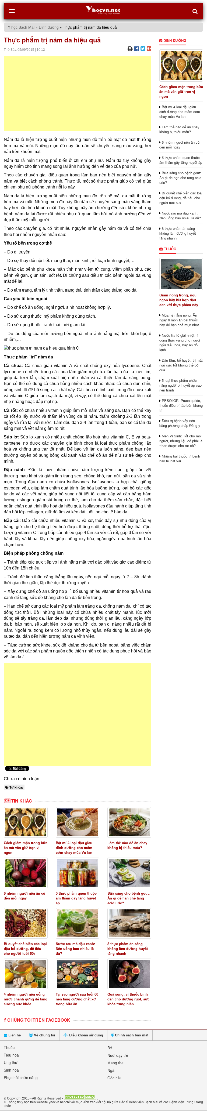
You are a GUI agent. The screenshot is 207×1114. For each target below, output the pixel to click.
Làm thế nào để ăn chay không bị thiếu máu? (127, 845)
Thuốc (169, 248)
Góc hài (114, 1077)
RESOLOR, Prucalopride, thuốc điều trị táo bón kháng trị (181, 405)
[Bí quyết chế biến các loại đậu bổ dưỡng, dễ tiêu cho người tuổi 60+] (26, 923)
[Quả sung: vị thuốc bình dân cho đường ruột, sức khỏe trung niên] (129, 974)
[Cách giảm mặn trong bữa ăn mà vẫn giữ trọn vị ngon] (26, 822)
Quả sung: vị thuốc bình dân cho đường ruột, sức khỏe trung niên (128, 999)
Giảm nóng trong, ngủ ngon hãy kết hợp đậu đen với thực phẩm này (178, 299)
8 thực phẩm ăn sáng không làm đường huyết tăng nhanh (127, 948)
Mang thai (115, 1062)
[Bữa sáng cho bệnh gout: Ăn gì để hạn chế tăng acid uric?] (129, 873)
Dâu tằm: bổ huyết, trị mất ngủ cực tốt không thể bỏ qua (181, 365)
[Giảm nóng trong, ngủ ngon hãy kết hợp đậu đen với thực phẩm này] (181, 274)
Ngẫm (112, 1070)
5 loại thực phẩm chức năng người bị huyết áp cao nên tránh (180, 385)
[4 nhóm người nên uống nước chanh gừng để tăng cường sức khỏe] (26, 974)
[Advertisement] (77, 93)
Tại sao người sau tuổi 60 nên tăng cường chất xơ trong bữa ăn (77, 999)
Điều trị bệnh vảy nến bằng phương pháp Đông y (179, 423)
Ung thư (10, 1062)
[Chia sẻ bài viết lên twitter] (143, 48)
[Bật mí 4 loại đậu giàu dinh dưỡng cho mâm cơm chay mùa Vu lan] (78, 822)
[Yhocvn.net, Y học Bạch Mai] (103, 10)
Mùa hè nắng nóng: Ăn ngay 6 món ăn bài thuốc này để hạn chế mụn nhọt (179, 320)
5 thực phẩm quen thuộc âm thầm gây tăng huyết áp (76, 898)
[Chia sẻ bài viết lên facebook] (136, 48)
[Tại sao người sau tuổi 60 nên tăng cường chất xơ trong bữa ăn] (78, 974)
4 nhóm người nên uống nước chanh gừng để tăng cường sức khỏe (25, 999)
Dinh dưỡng (49, 27)
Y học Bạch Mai (21, 27)
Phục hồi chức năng (21, 1077)
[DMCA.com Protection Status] (80, 1098)
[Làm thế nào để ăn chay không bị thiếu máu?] (129, 822)
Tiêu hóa (11, 1055)
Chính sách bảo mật (131, 1034)
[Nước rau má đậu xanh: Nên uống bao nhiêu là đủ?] (78, 923)
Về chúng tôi (44, 1034)
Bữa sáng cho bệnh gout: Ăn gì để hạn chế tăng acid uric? (128, 898)
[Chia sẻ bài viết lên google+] (149, 48)
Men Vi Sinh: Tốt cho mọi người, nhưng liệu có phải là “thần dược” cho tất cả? (180, 440)
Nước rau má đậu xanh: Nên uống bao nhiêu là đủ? (75, 948)
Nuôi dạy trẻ (117, 1055)
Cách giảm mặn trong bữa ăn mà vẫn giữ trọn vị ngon (25, 847)
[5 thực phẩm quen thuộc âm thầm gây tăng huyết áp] (78, 873)
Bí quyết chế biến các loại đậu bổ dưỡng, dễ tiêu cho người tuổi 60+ (25, 948)
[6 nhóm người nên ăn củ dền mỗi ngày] (26, 873)
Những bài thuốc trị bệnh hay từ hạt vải (179, 458)
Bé (109, 1047)
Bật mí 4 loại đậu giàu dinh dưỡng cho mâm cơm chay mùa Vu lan (74, 847)
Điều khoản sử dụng (85, 1034)
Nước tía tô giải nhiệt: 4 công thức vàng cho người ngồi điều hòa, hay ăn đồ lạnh (179, 342)
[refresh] (195, 11)
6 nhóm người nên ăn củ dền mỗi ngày (24, 896)
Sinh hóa (11, 1070)
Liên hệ (14, 1034)
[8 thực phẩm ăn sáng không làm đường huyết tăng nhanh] (129, 923)
